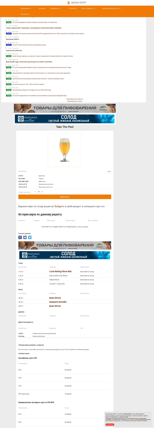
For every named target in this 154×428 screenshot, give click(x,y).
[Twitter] (30, 237)
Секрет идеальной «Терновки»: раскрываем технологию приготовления (33, 28)
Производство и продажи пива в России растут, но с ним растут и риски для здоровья (41, 73)
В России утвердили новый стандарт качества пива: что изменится (35, 22)
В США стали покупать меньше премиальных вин (29, 45)
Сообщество (72, 8)
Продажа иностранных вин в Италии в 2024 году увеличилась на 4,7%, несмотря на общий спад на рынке (48, 34)
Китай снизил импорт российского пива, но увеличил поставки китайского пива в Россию (43, 56)
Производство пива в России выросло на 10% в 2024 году (32, 90)
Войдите (59, 206)
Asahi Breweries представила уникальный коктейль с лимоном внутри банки (38, 79)
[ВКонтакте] (25, 237)
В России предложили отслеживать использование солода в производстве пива (39, 96)
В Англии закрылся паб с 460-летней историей (28, 84)
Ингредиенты (25, 8)
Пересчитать (64, 197)
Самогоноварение (87, 8)
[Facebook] (20, 237)
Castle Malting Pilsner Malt (60, 271)
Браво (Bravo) (55, 297)
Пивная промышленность (111, 8)
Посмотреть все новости (74, 99)
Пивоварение (54, 8)
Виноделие (25, 14)
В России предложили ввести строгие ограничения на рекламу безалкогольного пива (42, 67)
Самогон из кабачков (14, 50)
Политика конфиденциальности (115, 418)
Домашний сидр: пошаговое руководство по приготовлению (29, 62)
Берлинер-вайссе (12, 39)
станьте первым (83, 227)
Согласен (110, 425)
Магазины (42, 8)
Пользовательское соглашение (136, 418)
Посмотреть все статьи (74, 101)
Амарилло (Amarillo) (58, 301)
